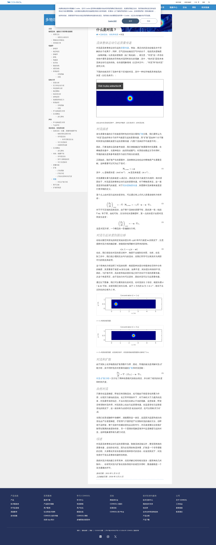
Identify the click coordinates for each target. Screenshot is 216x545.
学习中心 (80, 500)
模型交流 (80, 512)
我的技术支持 (148, 504)
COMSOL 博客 (82, 515)
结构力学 (52, 80)
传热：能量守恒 (58, 153)
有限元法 (56, 34)
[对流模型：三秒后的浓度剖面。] (130, 336)
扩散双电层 (57, 187)
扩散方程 (61, 173)
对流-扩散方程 (63, 182)
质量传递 (56, 165)
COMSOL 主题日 (116, 504)
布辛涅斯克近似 (67, 139)
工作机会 (179, 504)
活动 (185, 7)
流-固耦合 (56, 114)
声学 (50, 119)
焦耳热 (55, 63)
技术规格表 (15, 504)
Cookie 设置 (99, 530)
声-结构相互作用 (59, 111)
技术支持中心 (148, 500)
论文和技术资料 (49, 512)
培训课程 (80, 504)
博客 (194, 7)
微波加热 (56, 66)
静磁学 (55, 54)
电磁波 (55, 60)
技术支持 (178, 2)
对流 (54, 179)
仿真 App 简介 (49, 519)
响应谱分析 (57, 94)
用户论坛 (80, 508)
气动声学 (56, 125)
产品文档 (146, 515)
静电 (54, 57)
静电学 (55, 48)
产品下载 (146, 519)
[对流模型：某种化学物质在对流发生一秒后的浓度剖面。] (130, 305)
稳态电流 (56, 51)
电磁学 (51, 45)
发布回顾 (14, 515)
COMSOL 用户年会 (117, 512)
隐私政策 (84, 530)
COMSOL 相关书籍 (51, 515)
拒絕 (148, 21)
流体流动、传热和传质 (57, 128)
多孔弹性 (61, 117)
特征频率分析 (58, 88)
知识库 (145, 508)
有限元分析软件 (63, 37)
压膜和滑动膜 (62, 145)
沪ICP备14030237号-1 (112, 530)
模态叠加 (56, 91)
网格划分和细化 (58, 40)
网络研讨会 (114, 500)
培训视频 (205, 7)
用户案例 (47, 508)
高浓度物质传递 (130, 185)
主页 (50, 28)
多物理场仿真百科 (83, 519)
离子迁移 (56, 185)
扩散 (54, 168)
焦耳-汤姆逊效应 (63, 159)
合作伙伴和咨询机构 (150, 512)
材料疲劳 (56, 97)
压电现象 (61, 74)
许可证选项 (15, 508)
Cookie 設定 (112, 21)
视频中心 (173, 7)
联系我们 (179, 512)
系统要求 (14, 512)
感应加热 (56, 68)
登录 (203, 2)
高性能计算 (57, 43)
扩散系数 (61, 170)
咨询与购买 (187, 2)
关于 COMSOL (181, 500)
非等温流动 (62, 136)
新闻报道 (179, 508)
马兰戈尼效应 (62, 142)
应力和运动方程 (58, 85)
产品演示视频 (49, 504)
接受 (130, 21)
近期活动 (113, 508)
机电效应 (56, 71)
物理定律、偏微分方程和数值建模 (60, 31)
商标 (91, 530)
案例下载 (47, 500)
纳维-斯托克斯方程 (64, 134)
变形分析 (56, 83)
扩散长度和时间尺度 (65, 176)
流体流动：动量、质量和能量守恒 (65, 131)
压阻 (59, 77)
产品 (12, 500)
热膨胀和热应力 (58, 100)
